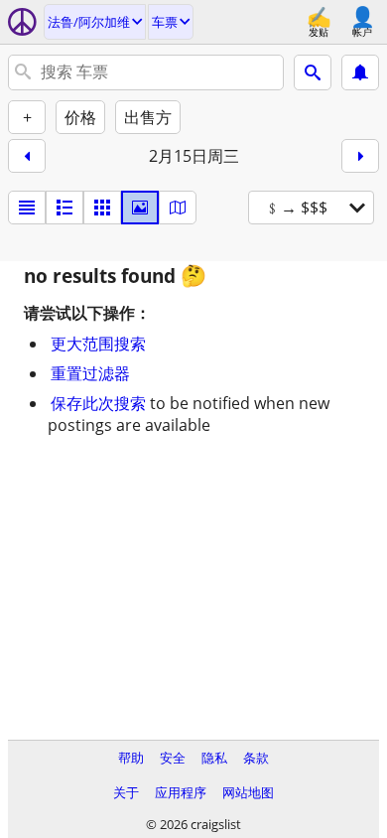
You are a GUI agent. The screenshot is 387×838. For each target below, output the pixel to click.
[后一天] (360, 156)
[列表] (27, 207)
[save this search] (360, 72)
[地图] (177, 207)
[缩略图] (64, 207)
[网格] (102, 207)
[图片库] (140, 207)
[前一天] (27, 156)
